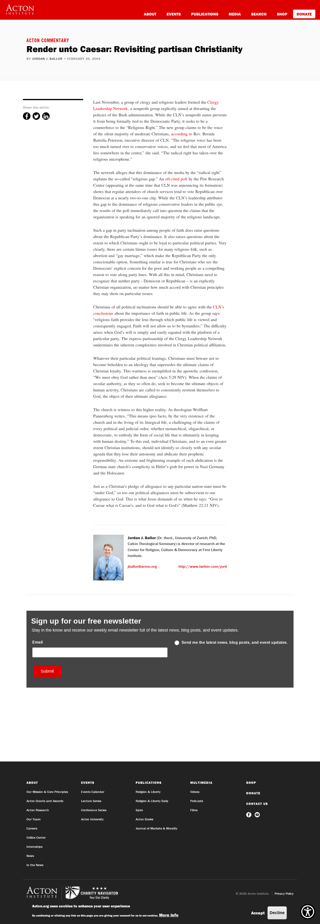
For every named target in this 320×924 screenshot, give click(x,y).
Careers (31, 828)
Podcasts (196, 801)
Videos (194, 792)
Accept (258, 913)
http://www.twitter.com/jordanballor (210, 566)
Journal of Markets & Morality (156, 828)
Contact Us (257, 804)
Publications (204, 13)
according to (181, 133)
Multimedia (201, 782)
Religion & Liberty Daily (152, 801)
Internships (34, 846)
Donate (304, 13)
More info (169, 915)
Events (174, 13)
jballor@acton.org (142, 566)
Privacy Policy (284, 893)
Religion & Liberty (148, 792)
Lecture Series (91, 801)
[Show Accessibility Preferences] (307, 911)
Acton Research (37, 810)
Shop (282, 13)
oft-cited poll (176, 179)
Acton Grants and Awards (44, 801)
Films (193, 810)
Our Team (33, 819)
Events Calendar (92, 792)
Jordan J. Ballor (47, 59)
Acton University (92, 819)
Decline (277, 912)
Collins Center (36, 837)
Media (235, 13)
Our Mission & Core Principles (47, 792)
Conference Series (93, 810)
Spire (139, 810)
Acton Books (144, 819)
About (150, 13)
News (30, 856)
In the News (34, 865)
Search (259, 13)
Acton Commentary (47, 41)
